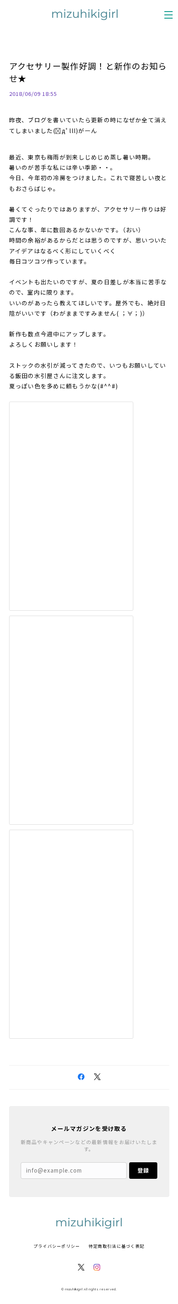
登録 (143, 1170)
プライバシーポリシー (57, 1246)
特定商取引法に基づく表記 (116, 1246)
